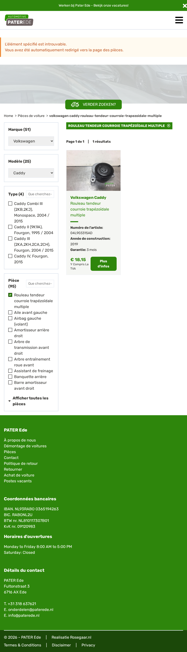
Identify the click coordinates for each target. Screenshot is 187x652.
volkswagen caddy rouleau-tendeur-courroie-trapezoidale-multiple (105, 116)
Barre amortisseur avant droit (30, 385)
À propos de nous (20, 440)
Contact (11, 457)
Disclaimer (61, 645)
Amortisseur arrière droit (31, 333)
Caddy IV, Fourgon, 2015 (31, 259)
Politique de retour (21, 463)
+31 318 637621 (22, 603)
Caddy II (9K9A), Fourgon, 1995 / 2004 (33, 230)
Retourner (13, 469)
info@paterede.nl (23, 615)
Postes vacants (18, 481)
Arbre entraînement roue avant (32, 362)
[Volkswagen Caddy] (93, 170)
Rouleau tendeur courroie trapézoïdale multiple (33, 301)
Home (8, 116)
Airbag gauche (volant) (27, 321)
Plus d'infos (103, 263)
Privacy (88, 645)
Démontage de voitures (25, 446)
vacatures (120, 5)
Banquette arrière (30, 376)
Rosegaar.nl (80, 637)
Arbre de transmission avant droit (31, 347)
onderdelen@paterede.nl (30, 609)
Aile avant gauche (30, 312)
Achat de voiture (19, 475)
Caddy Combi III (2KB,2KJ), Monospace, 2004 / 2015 (31, 212)
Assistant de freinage (33, 371)
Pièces (10, 451)
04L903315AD (81, 233)
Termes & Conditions (22, 645)
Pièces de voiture (31, 116)
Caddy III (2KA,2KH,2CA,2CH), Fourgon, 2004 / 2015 (34, 244)
